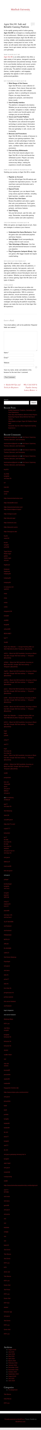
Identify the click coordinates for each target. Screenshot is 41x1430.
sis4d (5, 494)
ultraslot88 (7, 629)
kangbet (6, 1141)
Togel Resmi (8, 551)
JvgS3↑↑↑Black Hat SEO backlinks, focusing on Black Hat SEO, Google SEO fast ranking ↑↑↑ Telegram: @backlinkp (20, 673)
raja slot (6, 1063)
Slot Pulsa (7, 1289)
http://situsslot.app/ (9, 518)
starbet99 (7, 1079)
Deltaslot (6, 569)
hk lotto (6, 839)
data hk (6, 975)
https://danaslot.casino (11, 527)
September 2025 (13, 1374)
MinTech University (20, 9)
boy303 (6, 469)
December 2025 (13, 1367)
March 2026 (12, 1361)
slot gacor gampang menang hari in (15, 1154)
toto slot (6, 782)
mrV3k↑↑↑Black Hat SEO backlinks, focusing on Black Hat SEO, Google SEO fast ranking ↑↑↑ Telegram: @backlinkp (20, 709)
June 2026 (11, 1354)
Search (6, 400)
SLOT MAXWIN (8, 922)
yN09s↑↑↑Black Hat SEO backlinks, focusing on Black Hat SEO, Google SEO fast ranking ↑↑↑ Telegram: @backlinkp (20, 682)
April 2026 (11, 1358)
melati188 (7, 1172)
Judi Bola (7, 1028)
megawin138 (8, 611)
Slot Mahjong (8, 811)
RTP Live (7, 1023)
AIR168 (6, 944)
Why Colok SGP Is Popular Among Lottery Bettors (30, 387)
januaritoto (7, 1074)
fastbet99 (7, 1123)
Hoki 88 (6, 487)
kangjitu (6, 1119)
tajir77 (6, 638)
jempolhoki (7, 777)
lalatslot (6, 848)
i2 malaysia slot (8, 587)
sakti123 (6, 953)
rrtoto (5, 593)
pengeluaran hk (9, 992)
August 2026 (12, 1349)
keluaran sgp (8, 1312)
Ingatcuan (7, 565)
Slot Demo (7, 1250)
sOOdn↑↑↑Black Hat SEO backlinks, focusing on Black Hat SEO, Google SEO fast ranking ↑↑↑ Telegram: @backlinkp (18, 665)
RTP (5, 1267)
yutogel (6, 879)
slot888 (6, 620)
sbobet (6, 1050)
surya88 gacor (8, 819)
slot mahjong (10, 797)
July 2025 (11, 1378)
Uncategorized (12, 1390)
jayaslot (6, 895)
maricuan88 (7, 866)
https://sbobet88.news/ (11, 503)
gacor (5, 786)
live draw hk (7, 751)
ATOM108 (7, 800)
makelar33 (7, 904)
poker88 (6, 547)
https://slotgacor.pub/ (10, 514)
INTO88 (6, 1192)
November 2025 (13, 1370)
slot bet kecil (8, 917)
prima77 (6, 979)
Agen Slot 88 (8, 57)
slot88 (6, 773)
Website (6, 363)
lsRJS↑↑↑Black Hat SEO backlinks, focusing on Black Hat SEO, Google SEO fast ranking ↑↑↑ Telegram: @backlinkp (20, 656)
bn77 (5, 837)
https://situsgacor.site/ (10, 531)
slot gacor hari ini (9, 851)
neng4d (6, 545)
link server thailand (10, 1001)
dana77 (6, 1136)
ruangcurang (8, 1176)
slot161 (6, 1066)
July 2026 (11, 1352)
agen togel (7, 1163)
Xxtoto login (7, 558)
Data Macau (7, 1399)
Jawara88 (7, 784)
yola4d (6, 735)
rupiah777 (7, 828)
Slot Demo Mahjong (10, 957)
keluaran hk (7, 1037)
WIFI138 (6, 897)
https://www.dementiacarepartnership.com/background (20, 1185)
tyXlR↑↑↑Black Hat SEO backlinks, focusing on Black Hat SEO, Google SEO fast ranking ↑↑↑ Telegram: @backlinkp (20, 700)
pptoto (6, 556)
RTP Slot (6, 1303)
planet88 (6, 910)
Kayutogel (7, 961)
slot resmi (7, 1196)
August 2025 (12, 1376)
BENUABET (7, 633)
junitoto (6, 1114)
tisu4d (6, 536)
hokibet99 (7, 1083)
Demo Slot (7, 1285)
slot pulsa (7, 1214)
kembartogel (8, 884)
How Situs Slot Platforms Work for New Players (22, 415)
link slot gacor (8, 870)
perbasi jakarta (8, 997)
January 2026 (12, 1365)
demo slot (7, 1272)
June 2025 (11, 1380)
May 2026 (11, 1356)
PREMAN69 (7, 935)
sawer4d (6, 538)
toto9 (5, 1110)
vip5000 (6, 589)
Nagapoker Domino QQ (11, 1088)
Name (6, 352)
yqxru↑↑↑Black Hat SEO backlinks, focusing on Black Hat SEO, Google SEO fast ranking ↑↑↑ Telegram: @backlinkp (20, 691)
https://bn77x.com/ (9, 824)
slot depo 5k (7, 478)
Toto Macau (7, 1254)
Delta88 (6, 491)
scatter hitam (8, 1054)
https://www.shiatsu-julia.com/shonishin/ (16, 1092)
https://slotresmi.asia (10, 522)
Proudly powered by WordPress (14, 1419)
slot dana (7, 970)
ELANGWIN (7, 948)
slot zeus (6, 888)
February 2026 (12, 1363)
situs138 (6, 815)
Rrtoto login (7, 553)
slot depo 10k (8, 915)
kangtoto (6, 476)
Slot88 (6, 642)
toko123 (6, 1245)
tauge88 (6, 624)
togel (5, 731)
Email (6, 358)
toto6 (5, 1105)
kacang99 (7, 1070)
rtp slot (6, 1132)
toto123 (6, 906)
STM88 (6, 1232)
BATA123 (7, 939)
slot (5, 1059)
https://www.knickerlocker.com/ (13, 498)
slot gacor (7, 788)
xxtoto (6, 602)
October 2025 (12, 1372)
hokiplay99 (7, 574)
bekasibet (7, 833)
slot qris (6, 560)
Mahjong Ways (8, 1019)
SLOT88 (6, 474)
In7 (5, 483)
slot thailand (7, 926)
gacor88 (6, 1205)
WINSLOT (7, 862)
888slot (6, 791)
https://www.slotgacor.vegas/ (12, 509)
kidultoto (6, 1227)
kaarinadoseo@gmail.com (12, 437)
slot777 (6, 744)
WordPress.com (20, 1421)
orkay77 (6, 740)
